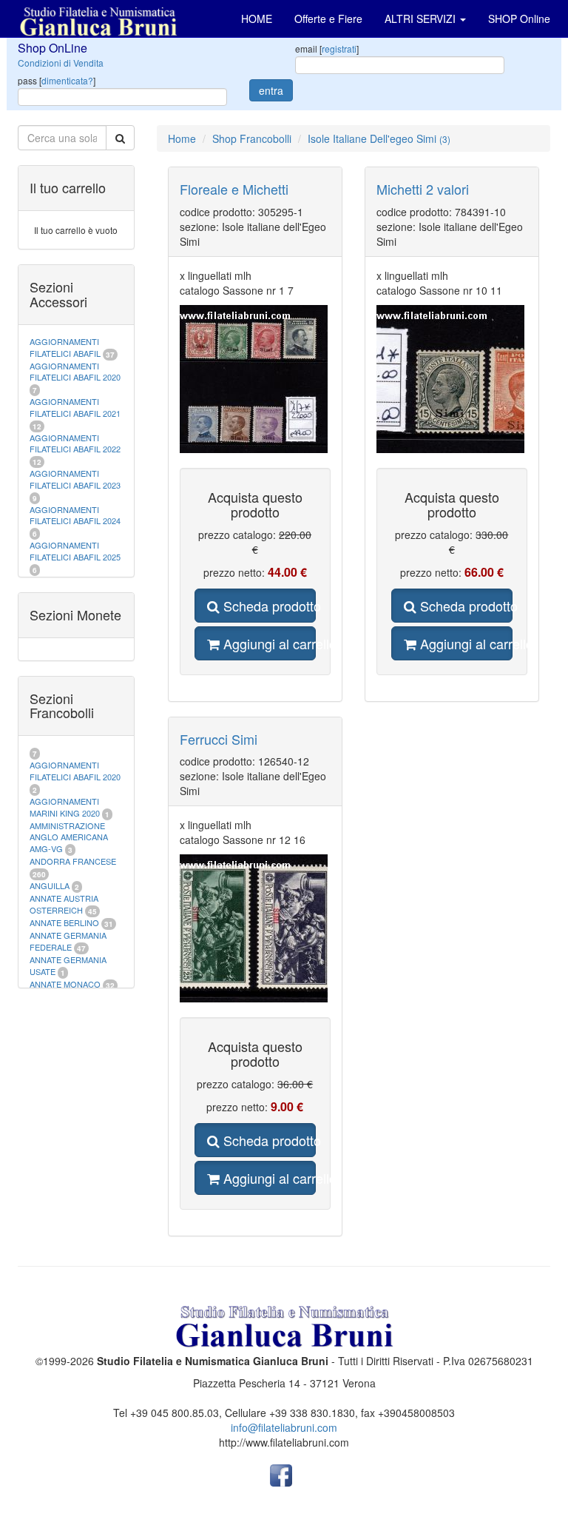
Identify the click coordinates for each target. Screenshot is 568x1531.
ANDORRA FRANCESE (73, 861)
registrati (339, 48)
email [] (327, 48)
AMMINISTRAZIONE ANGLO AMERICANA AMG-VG (69, 837)
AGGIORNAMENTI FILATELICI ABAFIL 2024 (75, 515)
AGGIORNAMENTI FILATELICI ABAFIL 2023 (75, 479)
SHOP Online (519, 18)
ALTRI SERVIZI (422, 18)
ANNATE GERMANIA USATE (68, 965)
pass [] (56, 80)
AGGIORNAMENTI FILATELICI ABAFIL (66, 347)
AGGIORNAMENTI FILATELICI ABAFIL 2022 (75, 443)
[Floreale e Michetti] (255, 379)
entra (271, 90)
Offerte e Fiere (328, 18)
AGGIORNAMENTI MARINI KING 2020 (65, 807)
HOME (256, 18)
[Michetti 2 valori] (451, 379)
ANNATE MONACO (65, 984)
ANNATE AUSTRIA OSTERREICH (64, 904)
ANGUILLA (50, 885)
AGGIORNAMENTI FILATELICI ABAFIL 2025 (75, 551)
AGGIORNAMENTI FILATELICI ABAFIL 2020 (75, 371)
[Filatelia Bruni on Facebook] (281, 1473)
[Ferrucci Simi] (255, 928)
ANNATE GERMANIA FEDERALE (68, 941)
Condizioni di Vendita (61, 62)
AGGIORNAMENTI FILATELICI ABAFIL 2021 (75, 407)
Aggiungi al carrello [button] (268, 643)
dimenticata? (67, 80)
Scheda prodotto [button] (268, 605)
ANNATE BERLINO (64, 922)
